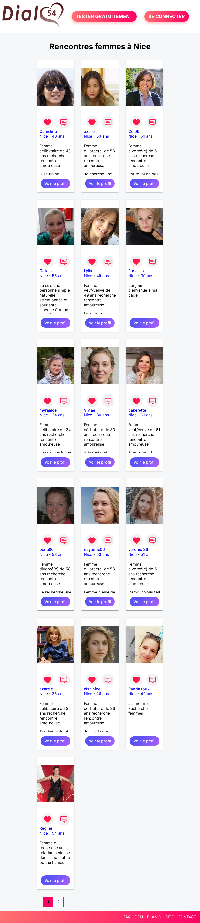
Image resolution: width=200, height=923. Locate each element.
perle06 (47, 549)
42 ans (147, 693)
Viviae (89, 410)
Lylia (88, 270)
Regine (46, 828)
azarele (46, 688)
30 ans (102, 415)
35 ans (58, 693)
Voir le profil (55, 183)
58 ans (58, 554)
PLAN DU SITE (160, 916)
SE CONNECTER (166, 16)
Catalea (47, 270)
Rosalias (136, 270)
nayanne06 (94, 549)
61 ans (146, 415)
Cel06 (133, 131)
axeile (89, 131)
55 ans (58, 275)
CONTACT (187, 916)
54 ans (58, 833)
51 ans (146, 136)
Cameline (48, 131)
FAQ (127, 916)
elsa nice (92, 688)
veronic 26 (138, 549)
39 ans (147, 275)
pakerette (137, 410)
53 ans (102, 136)
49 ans (102, 275)
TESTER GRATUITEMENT (104, 16)
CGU (138, 916)
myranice (48, 410)
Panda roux (139, 688)
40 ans (58, 136)
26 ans (102, 693)
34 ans (58, 415)
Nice (44, 136)
